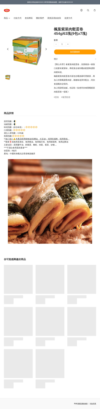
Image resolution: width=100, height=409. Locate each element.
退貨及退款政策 (54, 18)
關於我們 (40, 18)
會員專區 (29, 18)
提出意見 (93, 403)
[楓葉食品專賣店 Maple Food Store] (7, 10)
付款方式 (17, 18)
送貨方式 (68, 18)
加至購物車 (75, 52)
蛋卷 (57, 97)
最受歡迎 (66, 97)
